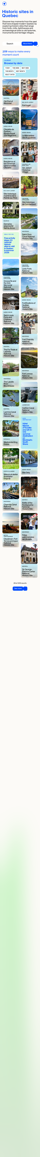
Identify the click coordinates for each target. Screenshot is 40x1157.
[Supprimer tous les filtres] (37, 46)
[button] (29, 44)
